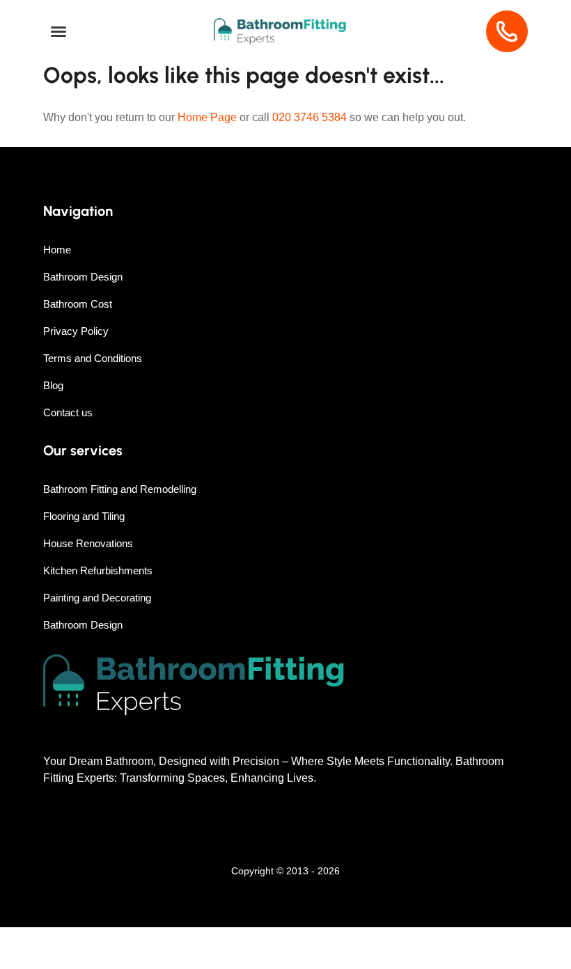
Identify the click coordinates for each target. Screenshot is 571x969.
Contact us (68, 412)
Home (57, 249)
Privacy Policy (76, 331)
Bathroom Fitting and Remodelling (119, 489)
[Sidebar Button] (58, 31)
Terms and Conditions (92, 358)
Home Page (207, 117)
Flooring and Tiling (84, 516)
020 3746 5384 (309, 117)
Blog (53, 385)
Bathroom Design (83, 277)
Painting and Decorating (97, 598)
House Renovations (88, 543)
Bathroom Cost (77, 304)
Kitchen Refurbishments (97, 570)
